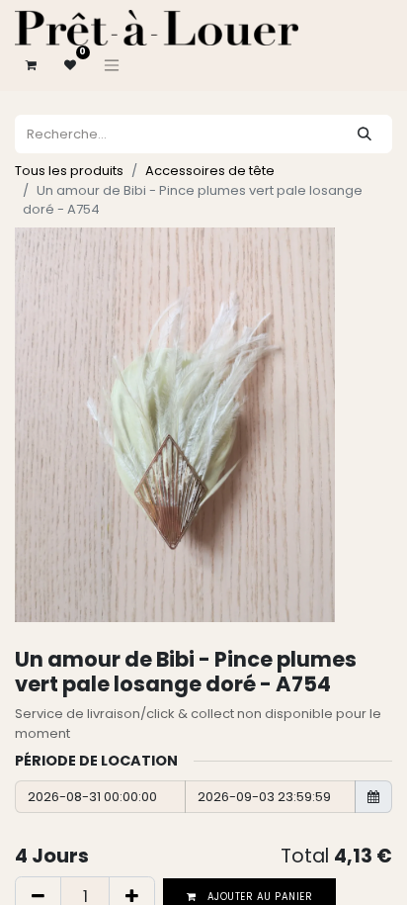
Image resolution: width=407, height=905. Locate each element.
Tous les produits (69, 170)
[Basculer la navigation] (111, 65)
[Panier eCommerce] (30, 65)
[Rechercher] (364, 134)
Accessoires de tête (210, 170)
